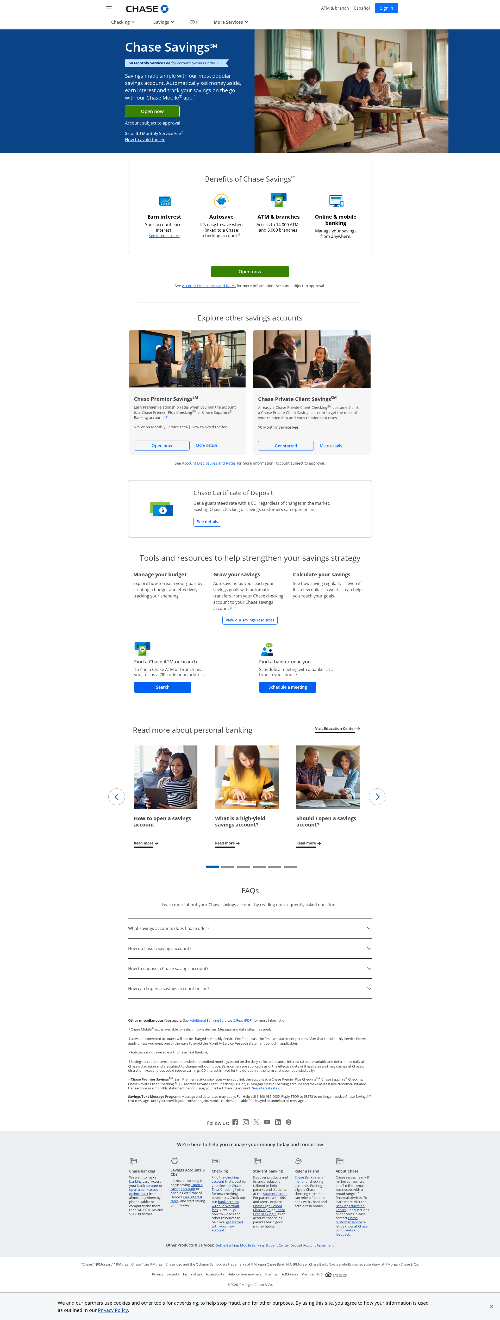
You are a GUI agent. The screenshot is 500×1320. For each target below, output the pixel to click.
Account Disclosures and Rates (209, 285)
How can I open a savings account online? (168, 988)
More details (207, 445)
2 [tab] (222, 868)
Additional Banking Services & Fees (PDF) (221, 1020)
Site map (271, 1274)
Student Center (275, 1193)
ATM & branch (335, 8)
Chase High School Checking (267, 1208)
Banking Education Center (350, 1208)
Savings (163, 22)
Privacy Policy (113, 1310)
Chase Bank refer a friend (309, 1179)
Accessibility (215, 1274)
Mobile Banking (252, 1245)
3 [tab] (238, 868)
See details (207, 522)
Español (362, 8)
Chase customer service (349, 1220)
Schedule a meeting (292, 687)
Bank (144, 1193)
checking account (225, 1179)
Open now (152, 111)
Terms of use (192, 1274)
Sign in (389, 8)
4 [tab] (254, 868)
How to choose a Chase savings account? (168, 968)
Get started (294, 446)
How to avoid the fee (145, 140)
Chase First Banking (269, 1211)
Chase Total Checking (226, 1187)
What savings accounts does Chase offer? (168, 928)
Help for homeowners (244, 1274)
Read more (146, 843)
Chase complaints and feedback (351, 1230)
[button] (492, 1306)
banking (135, 1181)
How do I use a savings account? (159, 948)
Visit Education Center (336, 728)
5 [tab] (269, 868)
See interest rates (164, 235)
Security (173, 1274)
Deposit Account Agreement (312, 1245)
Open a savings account (187, 1186)
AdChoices (290, 1274)
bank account (147, 1185)
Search (173, 687)
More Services (230, 22)
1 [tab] (207, 868)
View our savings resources (252, 619)
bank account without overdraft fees (225, 1205)
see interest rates (186, 1199)
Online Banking (227, 1245)
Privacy (157, 1274)
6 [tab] (285, 868)
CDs (194, 22)
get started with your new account (227, 1226)
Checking (122, 22)
